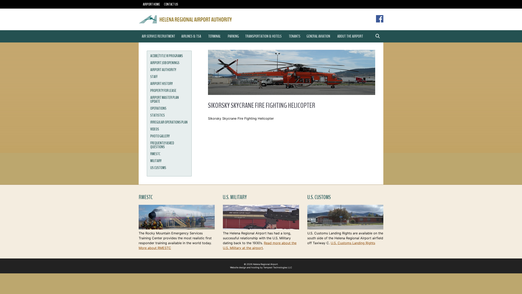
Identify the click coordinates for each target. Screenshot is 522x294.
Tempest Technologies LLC (277, 267)
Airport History (161, 83)
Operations (158, 108)
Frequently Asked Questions (162, 145)
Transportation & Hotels (263, 36)
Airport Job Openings (164, 63)
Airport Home (151, 4)
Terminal (214, 36)
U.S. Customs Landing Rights (353, 243)
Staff (154, 76)
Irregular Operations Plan (169, 122)
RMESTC (155, 154)
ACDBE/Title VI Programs (166, 56)
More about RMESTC (155, 248)
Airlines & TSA (191, 36)
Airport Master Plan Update (164, 99)
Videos (154, 129)
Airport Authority (163, 69)
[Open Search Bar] (377, 36)
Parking (233, 36)
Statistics (157, 115)
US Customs (158, 167)
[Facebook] (379, 21)
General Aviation (318, 36)
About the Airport (350, 36)
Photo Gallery (160, 136)
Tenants (294, 36)
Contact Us (171, 4)
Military (155, 161)
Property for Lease (163, 90)
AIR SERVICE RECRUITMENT (158, 36)
